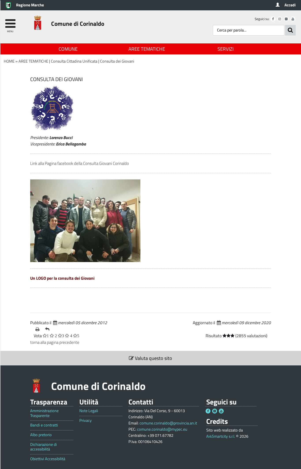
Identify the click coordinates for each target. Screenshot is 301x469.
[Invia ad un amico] (48, 329)
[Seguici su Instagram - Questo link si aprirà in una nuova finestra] (279, 19)
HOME (9, 61)
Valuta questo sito (153, 358)
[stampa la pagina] (38, 329)
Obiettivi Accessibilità (47, 458)
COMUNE (68, 48)
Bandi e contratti (44, 425)
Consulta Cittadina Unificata (74, 61)
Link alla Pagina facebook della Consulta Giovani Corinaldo (79, 163)
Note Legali (88, 410)
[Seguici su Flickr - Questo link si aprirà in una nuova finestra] (286, 19)
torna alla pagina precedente (54, 342)
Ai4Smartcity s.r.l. (220, 436)
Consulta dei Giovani (117, 61)
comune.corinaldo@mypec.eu (162, 429)
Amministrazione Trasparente (44, 413)
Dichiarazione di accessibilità (43, 447)
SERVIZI (225, 48)
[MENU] (10, 21)
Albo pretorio (41, 434)
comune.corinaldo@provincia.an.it (168, 423)
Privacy (85, 420)
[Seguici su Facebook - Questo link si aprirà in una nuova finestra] (273, 19)
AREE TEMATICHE (146, 48)
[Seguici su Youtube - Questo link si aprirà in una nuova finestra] (292, 19)
